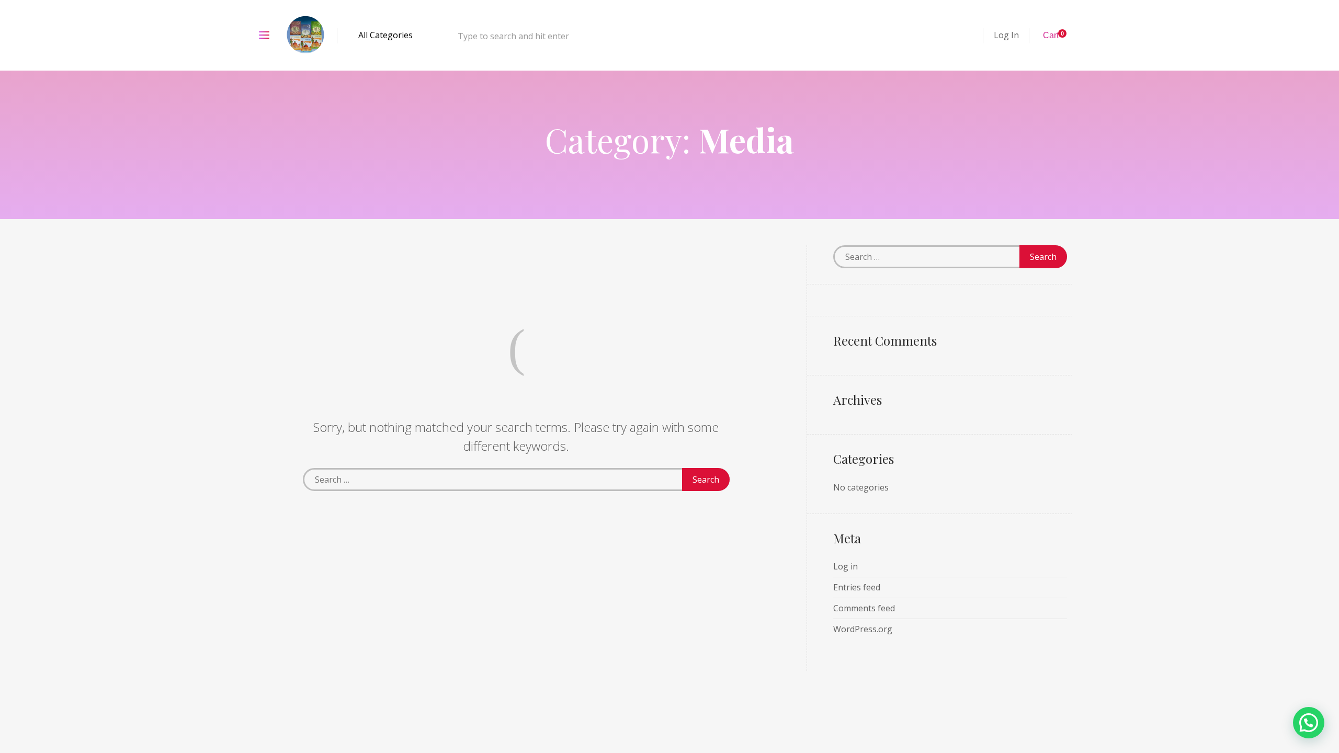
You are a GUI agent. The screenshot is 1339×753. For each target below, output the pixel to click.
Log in (845, 566)
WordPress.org (862, 629)
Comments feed (864, 608)
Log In (1006, 35)
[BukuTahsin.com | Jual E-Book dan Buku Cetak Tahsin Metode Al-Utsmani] (306, 35)
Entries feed (856, 587)
